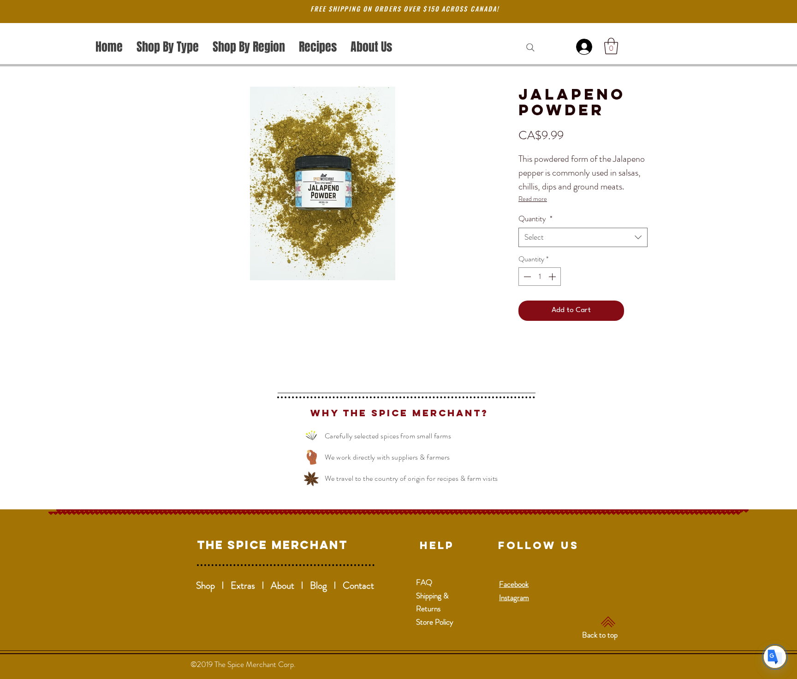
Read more (532, 198)
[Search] (530, 47)
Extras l (251, 585)
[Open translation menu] (775, 657)
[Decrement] (526, 276)
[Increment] (553, 276)
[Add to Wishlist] (638, 311)
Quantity (535, 218)
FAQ (424, 582)
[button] (611, 46)
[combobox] (583, 237)
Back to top (600, 634)
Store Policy (434, 621)
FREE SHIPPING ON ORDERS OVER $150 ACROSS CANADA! (405, 8)
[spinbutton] (540, 276)
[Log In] (586, 47)
